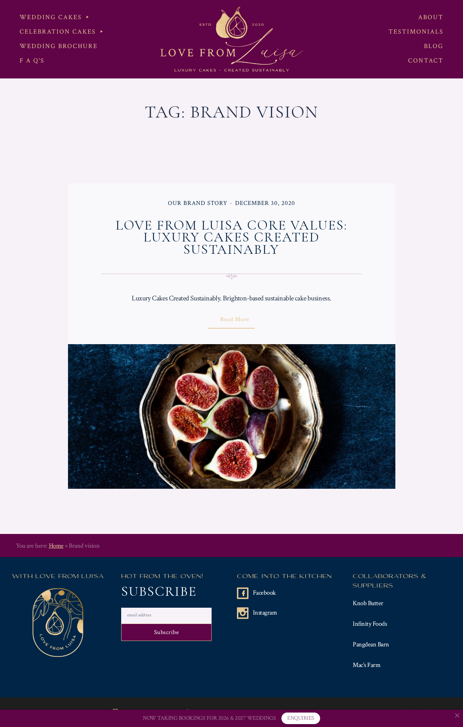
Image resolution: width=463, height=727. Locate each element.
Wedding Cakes (51, 17)
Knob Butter (368, 603)
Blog (433, 46)
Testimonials (415, 31)
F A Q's (32, 60)
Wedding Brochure (59, 46)
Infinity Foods (370, 624)
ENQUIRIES (300, 718)
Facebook (264, 593)
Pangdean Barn (371, 644)
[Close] (457, 715)
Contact (425, 60)
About (430, 17)
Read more (241, 322)
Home (56, 546)
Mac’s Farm (366, 665)
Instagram (265, 612)
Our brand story (198, 203)
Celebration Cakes (58, 31)
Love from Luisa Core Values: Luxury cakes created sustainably (231, 237)
